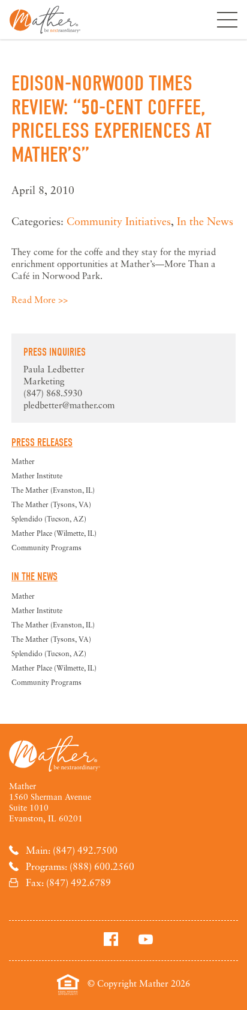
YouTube (145, 939)
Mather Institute (36, 475)
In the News (205, 221)
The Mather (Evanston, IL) (53, 490)
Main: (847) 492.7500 (72, 850)
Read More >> (39, 299)
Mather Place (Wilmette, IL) (54, 533)
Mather (45, 19)
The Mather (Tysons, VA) (51, 504)
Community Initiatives (119, 221)
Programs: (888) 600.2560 (80, 866)
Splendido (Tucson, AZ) (48, 518)
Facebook (111, 939)
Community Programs (46, 547)
